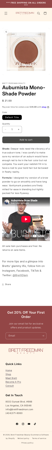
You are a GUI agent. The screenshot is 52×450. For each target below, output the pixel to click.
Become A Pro (13, 382)
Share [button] (8, 284)
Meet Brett (11, 378)
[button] (6, 13)
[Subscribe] (43, 335)
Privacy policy (27, 443)
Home (9, 370)
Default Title (12, 117)
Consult (10, 385)
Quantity (6, 124)
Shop (8, 374)
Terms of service (39, 438)
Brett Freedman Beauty (20, 435)
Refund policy (23, 438)
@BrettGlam (20, 275)
